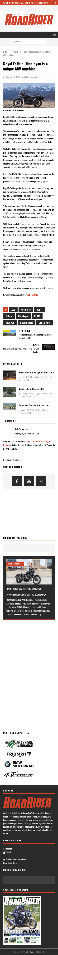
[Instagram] (41, 481)
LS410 (37, 316)
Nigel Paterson (42, 377)
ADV (13, 309)
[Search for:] (29, 41)
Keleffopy (19, 429)
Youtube (8, 852)
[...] (39, 614)
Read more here (10, 863)
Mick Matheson (30, 77)
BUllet (39, 309)
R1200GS (10, 322)
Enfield (9, 316)
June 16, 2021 (26, 377)
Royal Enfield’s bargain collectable (36, 372)
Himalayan (23, 316)
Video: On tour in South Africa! (34, 405)
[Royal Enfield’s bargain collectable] (9, 375)
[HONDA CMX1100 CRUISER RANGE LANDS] (29, 571)
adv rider (26, 309)
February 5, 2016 (13, 77)
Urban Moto (32, 294)
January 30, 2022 (28, 393)
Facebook (9, 848)
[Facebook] (17, 481)
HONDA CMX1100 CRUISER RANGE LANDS (23, 589)
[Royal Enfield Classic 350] (9, 392)
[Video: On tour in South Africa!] (9, 406)
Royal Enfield (26, 322)
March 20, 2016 (27, 410)
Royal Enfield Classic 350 (31, 389)
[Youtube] (29, 481)
